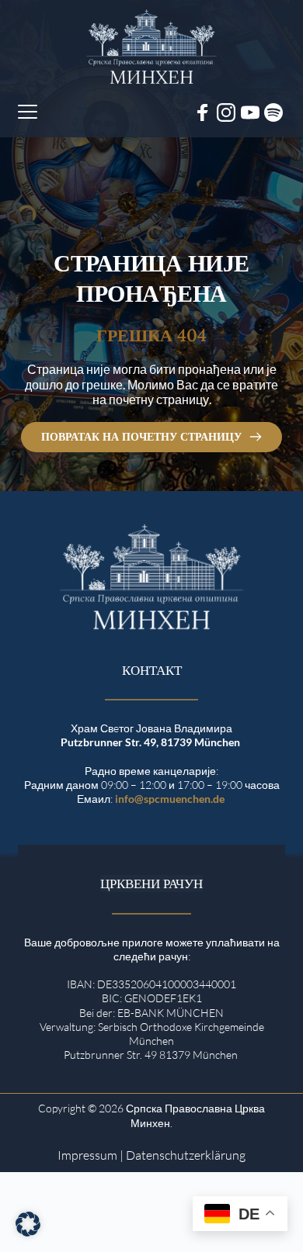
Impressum (87, 1155)
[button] (27, 111)
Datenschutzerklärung (186, 1155)
